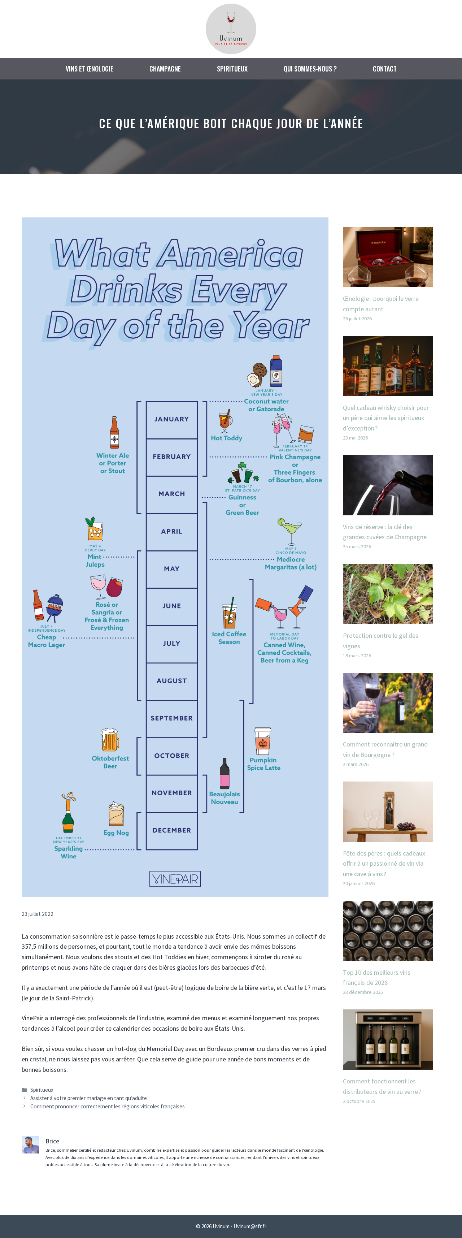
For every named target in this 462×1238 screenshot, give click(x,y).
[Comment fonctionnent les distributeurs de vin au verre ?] (388, 1064)
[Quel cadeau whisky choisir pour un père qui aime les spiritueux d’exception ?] (388, 390)
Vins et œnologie (89, 68)
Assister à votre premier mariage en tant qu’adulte (88, 1098)
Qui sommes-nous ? (310, 68)
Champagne (165, 68)
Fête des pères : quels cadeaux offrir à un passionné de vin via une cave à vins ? (384, 863)
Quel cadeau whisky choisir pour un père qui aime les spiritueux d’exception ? (386, 418)
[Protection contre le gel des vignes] (388, 618)
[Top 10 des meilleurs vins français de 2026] (388, 955)
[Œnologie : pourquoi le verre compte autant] (388, 281)
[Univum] (231, 28)
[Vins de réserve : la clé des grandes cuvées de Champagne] (388, 510)
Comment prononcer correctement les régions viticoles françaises (107, 1106)
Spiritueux (232, 68)
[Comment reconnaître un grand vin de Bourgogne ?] (388, 727)
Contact (385, 68)
